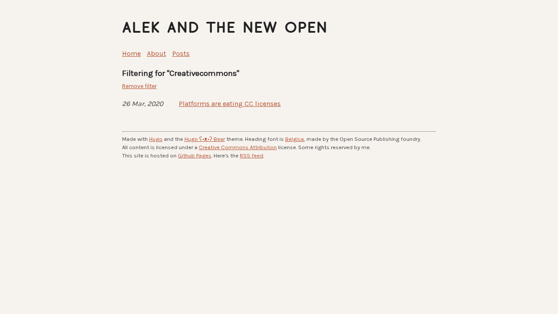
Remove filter (139, 86)
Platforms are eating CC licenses (230, 103)
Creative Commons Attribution (238, 147)
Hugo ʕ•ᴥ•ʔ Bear (204, 139)
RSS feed (251, 155)
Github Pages (194, 155)
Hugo (156, 139)
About (156, 53)
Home (131, 53)
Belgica (294, 139)
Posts (181, 53)
